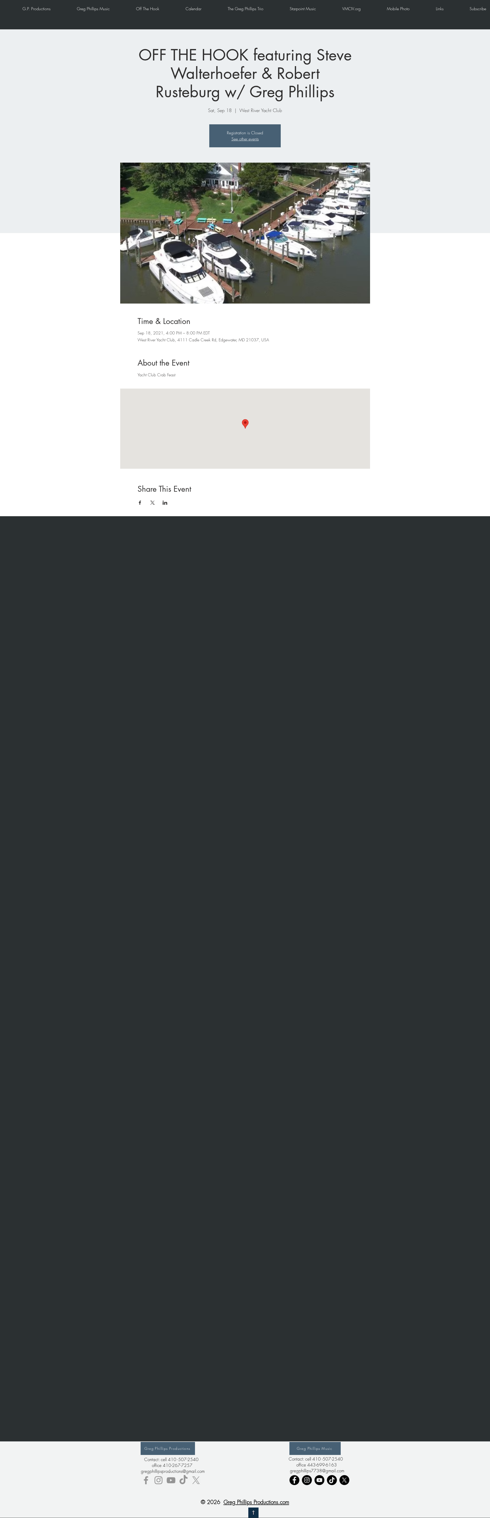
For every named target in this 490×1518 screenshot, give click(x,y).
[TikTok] (183, 1480)
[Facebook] (294, 1480)
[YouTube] (319, 1480)
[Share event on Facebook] (140, 503)
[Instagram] (307, 1480)
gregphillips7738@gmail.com (317, 1471)
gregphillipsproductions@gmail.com (173, 1471)
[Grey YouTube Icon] (171, 1480)
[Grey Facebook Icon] (146, 1480)
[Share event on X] (152, 503)
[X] (196, 1480)
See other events (245, 139)
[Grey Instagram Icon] (158, 1480)
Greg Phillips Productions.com (256, 1502)
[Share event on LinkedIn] (165, 503)
